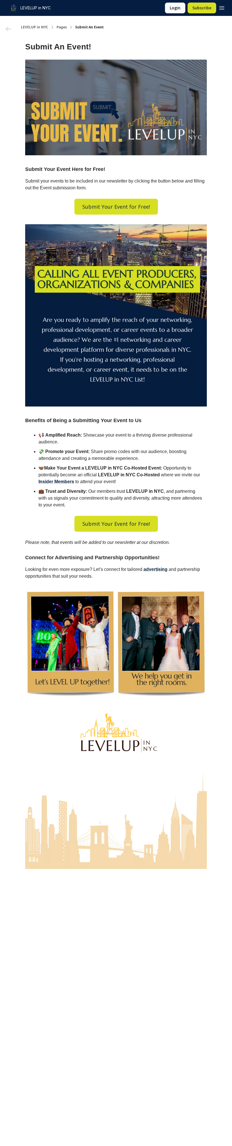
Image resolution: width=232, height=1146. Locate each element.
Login (175, 8)
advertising (155, 569)
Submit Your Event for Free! (116, 206)
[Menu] (221, 7)
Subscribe (201, 8)
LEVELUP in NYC (34, 27)
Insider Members (56, 481)
